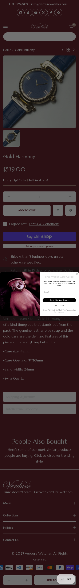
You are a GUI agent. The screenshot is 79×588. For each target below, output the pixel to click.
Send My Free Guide (59, 300)
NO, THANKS (59, 305)
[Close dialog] (77, 274)
